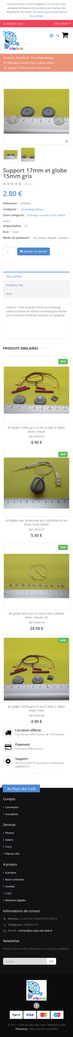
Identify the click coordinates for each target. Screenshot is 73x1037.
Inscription (11, 814)
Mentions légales (15, 900)
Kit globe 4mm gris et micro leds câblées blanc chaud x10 (36, 615)
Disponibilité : (12, 226)
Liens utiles (61, 23)
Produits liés (14, 285)
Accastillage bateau (32, 209)
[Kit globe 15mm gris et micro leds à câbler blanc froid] (36, 669)
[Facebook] (36, 1006)
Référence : (10, 203)
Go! (51, 961)
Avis (9, 294)
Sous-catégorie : (14, 215)
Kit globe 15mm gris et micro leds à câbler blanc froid (36, 708)
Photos (9, 833)
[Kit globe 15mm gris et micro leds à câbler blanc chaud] (36, 390)
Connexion (11, 807)
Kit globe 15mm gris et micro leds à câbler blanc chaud (36, 429)
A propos (10, 872)
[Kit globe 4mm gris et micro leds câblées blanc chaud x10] (36, 576)
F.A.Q (8, 846)
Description (14, 276)
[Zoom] (66, 142)
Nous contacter (14, 879)
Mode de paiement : (17, 238)
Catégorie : (10, 209)
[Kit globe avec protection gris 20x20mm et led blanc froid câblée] (36, 483)
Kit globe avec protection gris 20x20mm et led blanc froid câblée (36, 522)
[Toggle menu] (51, 36)
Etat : (6, 232)
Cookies (10, 886)
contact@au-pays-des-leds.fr (35, 930)
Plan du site (12, 853)
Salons (9, 840)
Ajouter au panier (35, 251)
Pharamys (22, 1029)
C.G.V (8, 893)
